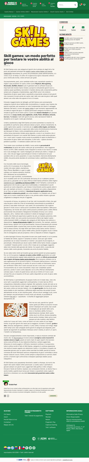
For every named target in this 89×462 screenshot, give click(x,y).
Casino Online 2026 (35, 5)
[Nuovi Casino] (11, 5)
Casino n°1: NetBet (52, 5)
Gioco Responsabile (73, 417)
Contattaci (7, 422)
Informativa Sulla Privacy (74, 414)
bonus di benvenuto (20, 222)
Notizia (14, 16)
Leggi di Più (53, 395)
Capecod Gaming (51, 425)
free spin (13, 296)
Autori (6, 417)
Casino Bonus (9, 11)
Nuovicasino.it (18, 338)
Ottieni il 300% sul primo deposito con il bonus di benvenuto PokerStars (73, 54)
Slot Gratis (44, 4)
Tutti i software (51, 427)
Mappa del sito (9, 425)
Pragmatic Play (50, 422)
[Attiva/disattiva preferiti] (84, 4)
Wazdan (48, 417)
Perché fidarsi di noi (10, 419)
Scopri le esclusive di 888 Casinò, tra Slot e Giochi (73, 43)
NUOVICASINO (7, 16)
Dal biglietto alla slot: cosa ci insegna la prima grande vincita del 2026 (74, 58)
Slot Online (69, 11)
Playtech (48, 414)
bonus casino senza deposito (25, 259)
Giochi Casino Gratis (57, 11)
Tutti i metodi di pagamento (34, 416)
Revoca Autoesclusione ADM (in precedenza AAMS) (75, 420)
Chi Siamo (7, 414)
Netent (48, 419)
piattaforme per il (19, 183)
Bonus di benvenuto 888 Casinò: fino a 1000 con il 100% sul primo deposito (74, 49)
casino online (29, 108)
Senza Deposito (25, 4)
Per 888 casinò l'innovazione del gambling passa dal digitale (73, 38)
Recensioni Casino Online (39, 11)
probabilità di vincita (67, 460)
